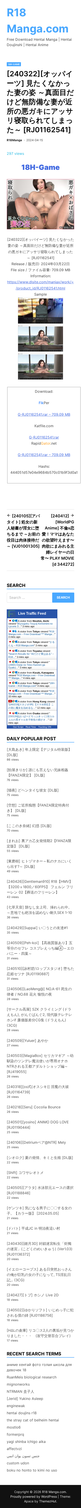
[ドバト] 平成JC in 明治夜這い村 (33, 1228)
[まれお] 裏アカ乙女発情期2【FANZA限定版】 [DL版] (39, 843)
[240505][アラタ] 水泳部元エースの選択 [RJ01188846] (40, 1190)
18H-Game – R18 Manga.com (31, 684)
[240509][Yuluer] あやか (27, 1040)
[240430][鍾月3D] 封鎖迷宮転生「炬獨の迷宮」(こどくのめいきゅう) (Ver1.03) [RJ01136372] (39, 1248)
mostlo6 (14, 1427)
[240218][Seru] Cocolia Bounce (34, 1107)
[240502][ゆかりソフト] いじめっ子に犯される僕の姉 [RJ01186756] (40, 1313)
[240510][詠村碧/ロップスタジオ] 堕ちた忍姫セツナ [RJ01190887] (40, 971)
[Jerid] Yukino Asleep (25, 1398)
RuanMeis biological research (31, 1377)
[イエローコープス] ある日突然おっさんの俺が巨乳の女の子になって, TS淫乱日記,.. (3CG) (39, 1274)
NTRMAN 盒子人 (20, 1391)
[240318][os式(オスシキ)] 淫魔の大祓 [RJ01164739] (38, 1089)
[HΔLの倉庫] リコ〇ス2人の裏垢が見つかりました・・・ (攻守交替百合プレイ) (40, 1333)
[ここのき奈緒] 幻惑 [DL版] (29, 825)
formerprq (15, 1434)
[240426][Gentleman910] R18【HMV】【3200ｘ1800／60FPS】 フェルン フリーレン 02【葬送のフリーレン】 (40, 886)
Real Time (31, 727)
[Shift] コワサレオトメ (25, 1172)
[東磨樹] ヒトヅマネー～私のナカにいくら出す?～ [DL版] (39, 864)
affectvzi (14, 1448)
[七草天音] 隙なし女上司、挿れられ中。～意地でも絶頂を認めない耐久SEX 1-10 (39, 910)
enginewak (16, 1405)
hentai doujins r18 (22, 1413)
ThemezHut (47, 1501)
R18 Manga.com (54, 1492)
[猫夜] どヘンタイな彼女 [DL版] (33, 790)
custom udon (18, 1463)
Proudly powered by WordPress (34, 1496)
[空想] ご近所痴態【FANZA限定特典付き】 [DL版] (38, 808)
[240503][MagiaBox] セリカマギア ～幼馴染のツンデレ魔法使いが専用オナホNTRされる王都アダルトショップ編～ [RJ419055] (40, 1063)
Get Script (18, 727)
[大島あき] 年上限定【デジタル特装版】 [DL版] (39, 752)
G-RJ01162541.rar (44, 437)
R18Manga (14, 140)
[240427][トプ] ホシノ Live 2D (33, 1295)
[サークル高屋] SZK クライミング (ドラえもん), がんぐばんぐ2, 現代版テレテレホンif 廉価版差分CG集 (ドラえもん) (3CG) (39, 1017)
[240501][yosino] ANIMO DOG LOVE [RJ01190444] (38, 1125)
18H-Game (14, 64)
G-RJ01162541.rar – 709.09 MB (44, 414)
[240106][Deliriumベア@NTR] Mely (36, 1142)
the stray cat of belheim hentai (33, 1420)
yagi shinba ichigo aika (26, 1441)
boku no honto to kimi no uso (32, 1470)
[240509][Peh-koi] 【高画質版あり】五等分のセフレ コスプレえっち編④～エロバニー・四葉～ (40, 948)
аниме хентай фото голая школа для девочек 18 (39, 1367)
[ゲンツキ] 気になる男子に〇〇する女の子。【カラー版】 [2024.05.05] (39, 1211)
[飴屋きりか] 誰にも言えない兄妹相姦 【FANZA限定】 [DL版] (37, 772)
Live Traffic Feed (32, 613)
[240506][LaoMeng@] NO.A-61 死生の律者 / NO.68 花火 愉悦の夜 (39, 991)
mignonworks (18, 1384)
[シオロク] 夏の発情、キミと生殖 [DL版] (40, 1157)
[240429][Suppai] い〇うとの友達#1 (37, 928)
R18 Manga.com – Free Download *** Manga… (31, 633)
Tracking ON (44, 727)
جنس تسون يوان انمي (23, 1456)
